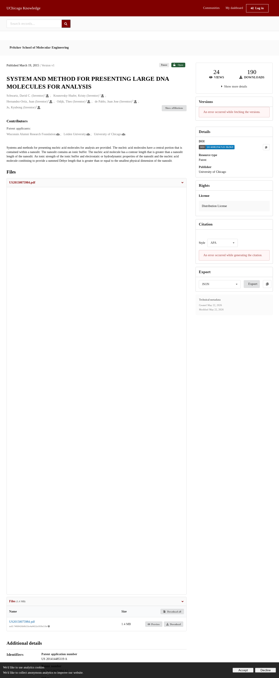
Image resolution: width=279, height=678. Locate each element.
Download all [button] (174, 611)
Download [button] (175, 624)
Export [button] (252, 284)
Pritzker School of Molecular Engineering (39, 47)
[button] (96, 183)
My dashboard (234, 8)
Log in (259, 8)
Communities (211, 8)
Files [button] (17, 601)
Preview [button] (155, 624)
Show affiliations (174, 108)
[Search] (66, 24)
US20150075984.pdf (22, 621)
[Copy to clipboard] (266, 147)
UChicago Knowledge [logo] (24, 8)
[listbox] (222, 243)
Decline (265, 670)
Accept (243, 670)
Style (202, 242)
